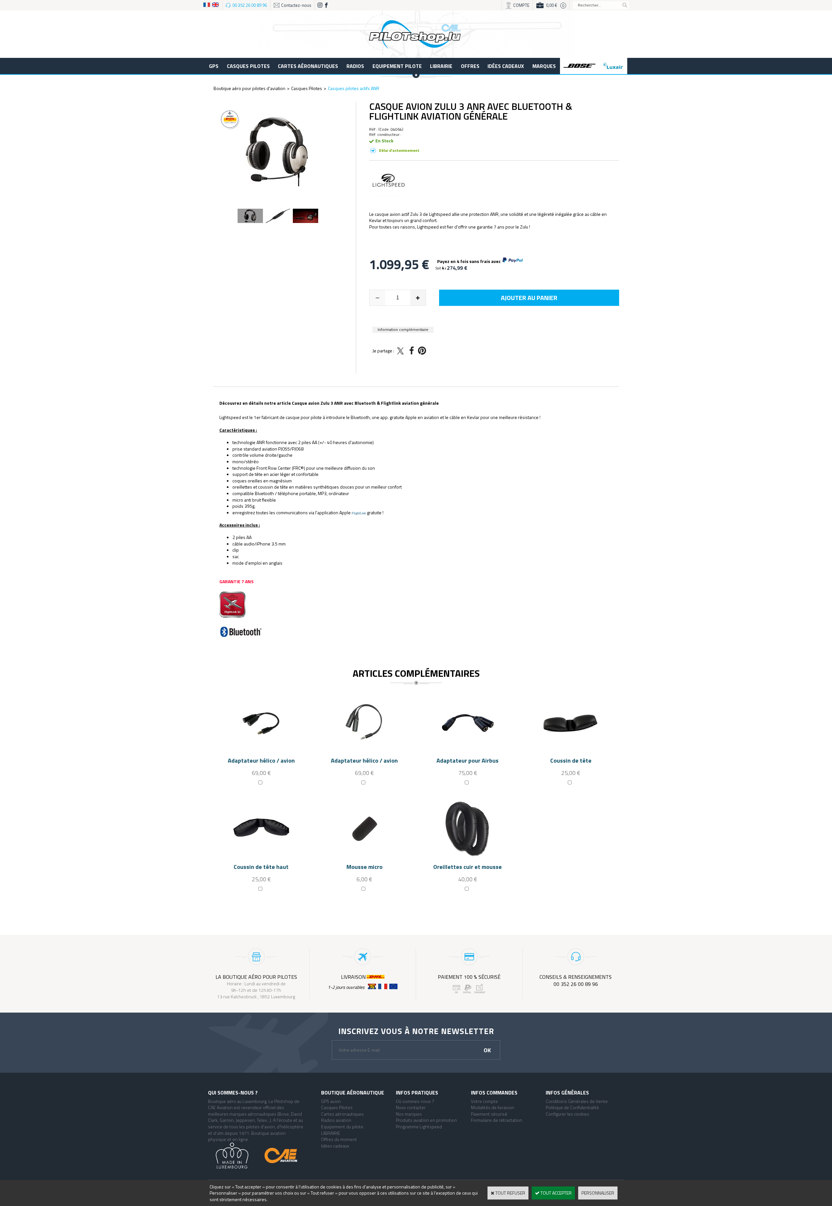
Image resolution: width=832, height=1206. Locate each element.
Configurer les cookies (567, 1113)
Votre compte (484, 1101)
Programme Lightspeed (419, 1126)
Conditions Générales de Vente (577, 1101)
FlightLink (359, 513)
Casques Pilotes (248, 66)
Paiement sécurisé (489, 1113)
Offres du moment (339, 1139)
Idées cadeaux (506, 66)
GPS (213, 66)
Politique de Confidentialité (572, 1107)
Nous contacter (411, 1107)
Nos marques (409, 1113)
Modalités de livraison (492, 1107)
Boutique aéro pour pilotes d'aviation (249, 88)
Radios (355, 66)
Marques (544, 66)
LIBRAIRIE (441, 66)
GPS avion (331, 1101)
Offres (470, 66)
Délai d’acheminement (399, 150)
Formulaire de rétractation (496, 1120)
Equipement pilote (397, 66)
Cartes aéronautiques (308, 66)
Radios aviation (336, 1120)
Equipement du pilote (342, 1126)
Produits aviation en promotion (426, 1120)
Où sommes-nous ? (415, 1101)
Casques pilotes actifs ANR (353, 88)
